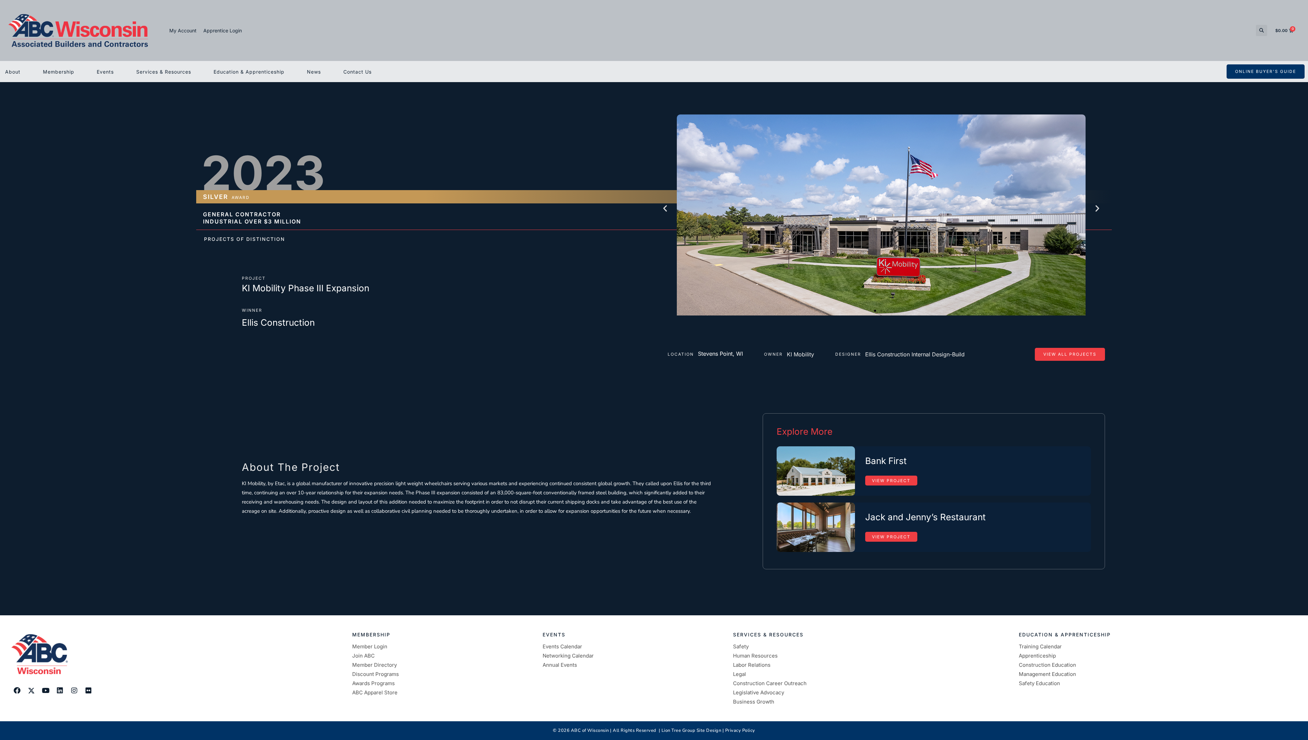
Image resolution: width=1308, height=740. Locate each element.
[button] (1261, 30)
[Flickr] (88, 690)
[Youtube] (45, 690)
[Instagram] (74, 690)
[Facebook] (17, 690)
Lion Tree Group (678, 730)
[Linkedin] (60, 690)
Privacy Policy (740, 730)
